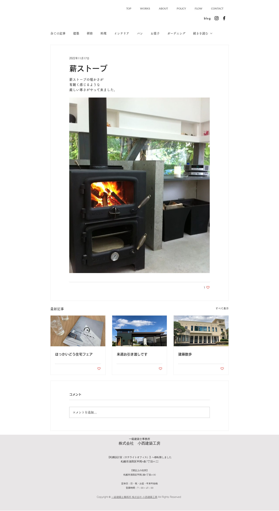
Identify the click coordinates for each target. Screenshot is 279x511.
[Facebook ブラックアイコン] (224, 18)
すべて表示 (222, 308)
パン (140, 33)
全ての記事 (57, 33)
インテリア (121, 33)
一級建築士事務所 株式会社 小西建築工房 (134, 497)
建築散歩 (185, 354)
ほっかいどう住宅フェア (74, 354)
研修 (90, 33)
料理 (103, 33)
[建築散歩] (201, 331)
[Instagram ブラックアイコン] (216, 18)
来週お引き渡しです (132, 354)
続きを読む (200, 33)
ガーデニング (176, 33)
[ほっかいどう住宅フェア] (77, 331)
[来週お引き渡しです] (139, 331)
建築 (76, 33)
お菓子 (155, 33)
